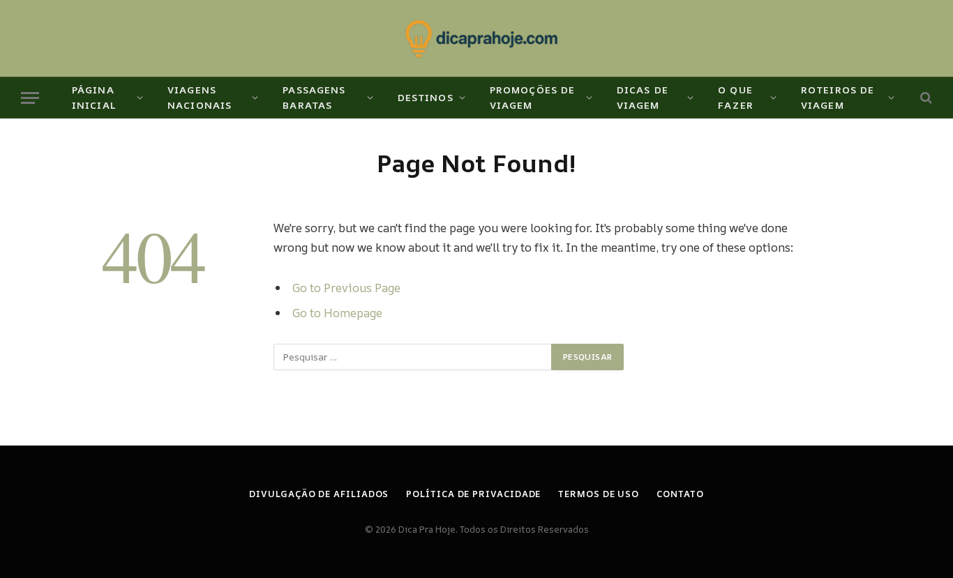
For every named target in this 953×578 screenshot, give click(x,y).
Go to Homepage (337, 313)
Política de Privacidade (473, 493)
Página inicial (94, 97)
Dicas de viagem (642, 97)
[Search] (924, 98)
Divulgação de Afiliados (319, 493)
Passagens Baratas (314, 97)
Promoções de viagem (532, 97)
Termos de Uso (598, 493)
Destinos (425, 97)
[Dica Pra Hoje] (476, 38)
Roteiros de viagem (837, 97)
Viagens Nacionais (199, 97)
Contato (679, 493)
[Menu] (30, 98)
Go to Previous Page (346, 288)
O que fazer (735, 97)
